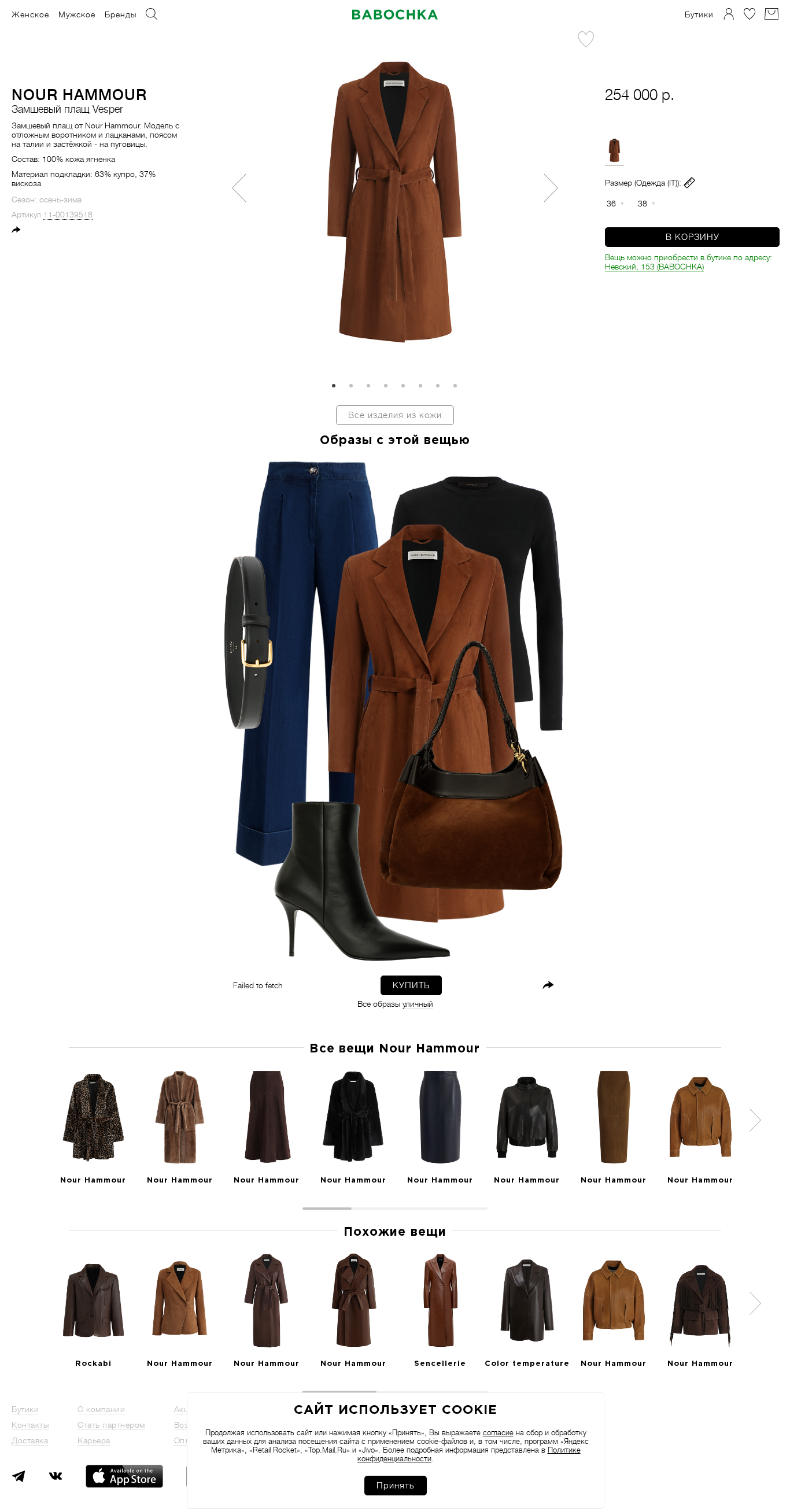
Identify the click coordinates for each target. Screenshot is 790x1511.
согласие (498, 1432)
